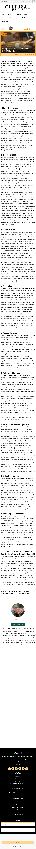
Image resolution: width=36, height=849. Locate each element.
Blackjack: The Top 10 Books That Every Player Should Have (16, 49)
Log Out (3, 18)
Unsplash (19, 645)
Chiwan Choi (5, 21)
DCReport (18, 802)
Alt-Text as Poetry (18, 812)
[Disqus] (18, 676)
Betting (5, 34)
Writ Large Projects (18, 807)
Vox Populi (18, 809)
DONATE (19, 14)
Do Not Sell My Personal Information (18, 793)
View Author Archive (18, 624)
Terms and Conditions (18, 788)
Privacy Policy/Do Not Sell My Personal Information (18, 846)
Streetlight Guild (18, 814)
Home (3, 14)
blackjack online (15, 63)
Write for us (18, 781)
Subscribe (18, 786)
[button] (21, 54)
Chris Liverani (29, 642)
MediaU (18, 805)
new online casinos (12, 213)
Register (28, 1)
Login (23, 1)
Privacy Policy (18, 790)
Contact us (18, 779)
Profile (24, 18)
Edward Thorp (27, 288)
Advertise (18, 776)
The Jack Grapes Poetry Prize (18, 783)
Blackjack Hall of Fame (8, 150)
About (25, 14)
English (5, 1)
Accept (18, 842)
